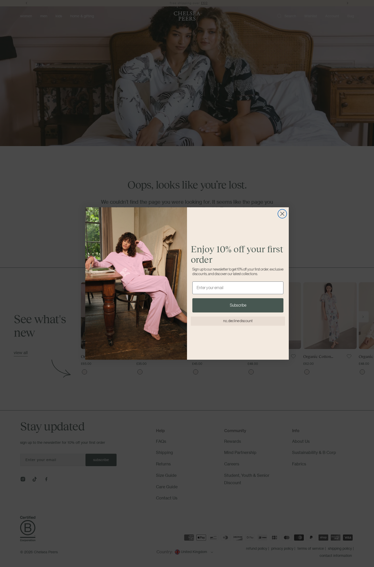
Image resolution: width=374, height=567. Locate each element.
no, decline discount (238, 321)
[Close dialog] (282, 213)
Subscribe (238, 305)
